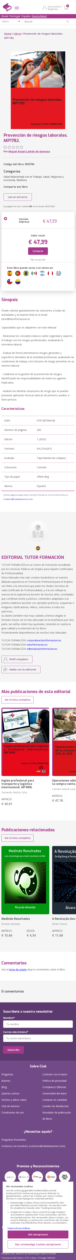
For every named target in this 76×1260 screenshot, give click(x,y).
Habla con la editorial (22, 669)
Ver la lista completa (17, 699)
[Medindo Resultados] (25, 880)
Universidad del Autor (54, 1093)
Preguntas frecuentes (13, 1139)
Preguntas (7, 1074)
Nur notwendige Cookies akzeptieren (38, 1244)
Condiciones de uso (12, 1112)
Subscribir (13, 1049)
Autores (5, 1080)
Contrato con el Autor (54, 1074)
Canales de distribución (55, 1106)
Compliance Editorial (54, 1087)
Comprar (38, 251)
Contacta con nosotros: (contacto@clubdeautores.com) (33, 1146)
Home (7, 33)
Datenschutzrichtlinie (19, 1228)
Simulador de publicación (56, 1115)
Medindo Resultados (15, 918)
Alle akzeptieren (38, 1234)
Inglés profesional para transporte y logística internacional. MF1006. (17, 784)
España (25, 16)
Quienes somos (10, 1093)
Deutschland (39, 16)
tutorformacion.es (37, 644)
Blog (4, 1087)
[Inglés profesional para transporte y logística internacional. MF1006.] (25, 742)
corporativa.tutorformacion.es (44, 640)
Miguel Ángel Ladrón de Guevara (29, 151)
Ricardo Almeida (10, 924)
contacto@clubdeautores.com (18, 499)
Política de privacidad (54, 1080)
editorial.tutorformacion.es (42, 648)
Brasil (4, 16)
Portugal (15, 16)
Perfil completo (18, 659)
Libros (17, 33)
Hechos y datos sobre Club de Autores (14, 1103)
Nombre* (9, 1018)
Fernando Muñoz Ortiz (14, 792)
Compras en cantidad (54, 1099)
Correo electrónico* (15, 1032)
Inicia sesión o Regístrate (55, 7)
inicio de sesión (18, 969)
